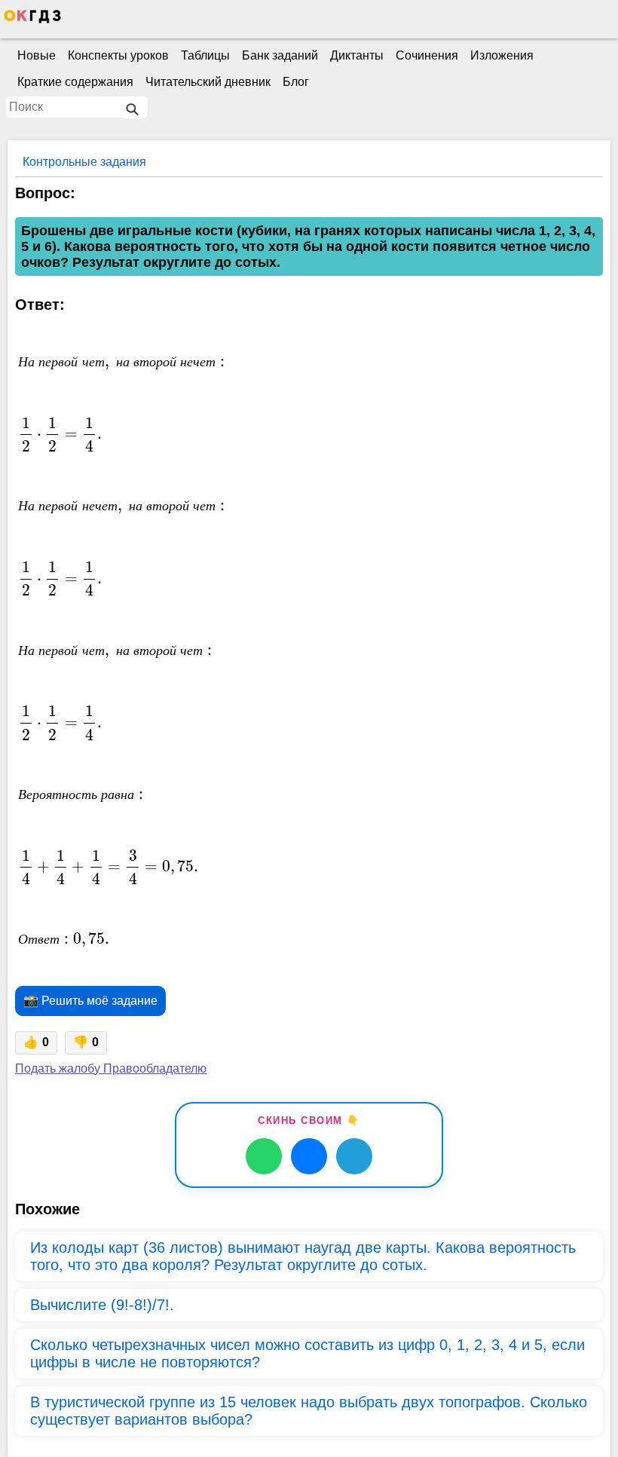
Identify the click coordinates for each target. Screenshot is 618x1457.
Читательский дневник (208, 81)
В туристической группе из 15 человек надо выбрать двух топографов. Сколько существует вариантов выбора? (308, 1411)
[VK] (309, 1156)
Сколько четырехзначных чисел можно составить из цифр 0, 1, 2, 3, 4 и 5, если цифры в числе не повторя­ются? (307, 1353)
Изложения (502, 55)
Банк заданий (280, 55)
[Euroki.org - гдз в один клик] (32, 19)
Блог (296, 81)
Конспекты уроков (118, 55)
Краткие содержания (75, 81)
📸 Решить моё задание (90, 1000)
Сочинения (427, 55)
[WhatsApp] (264, 1156)
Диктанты (357, 55)
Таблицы (205, 55)
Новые (36, 55)
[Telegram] (354, 1156)
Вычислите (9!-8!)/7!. (102, 1304)
